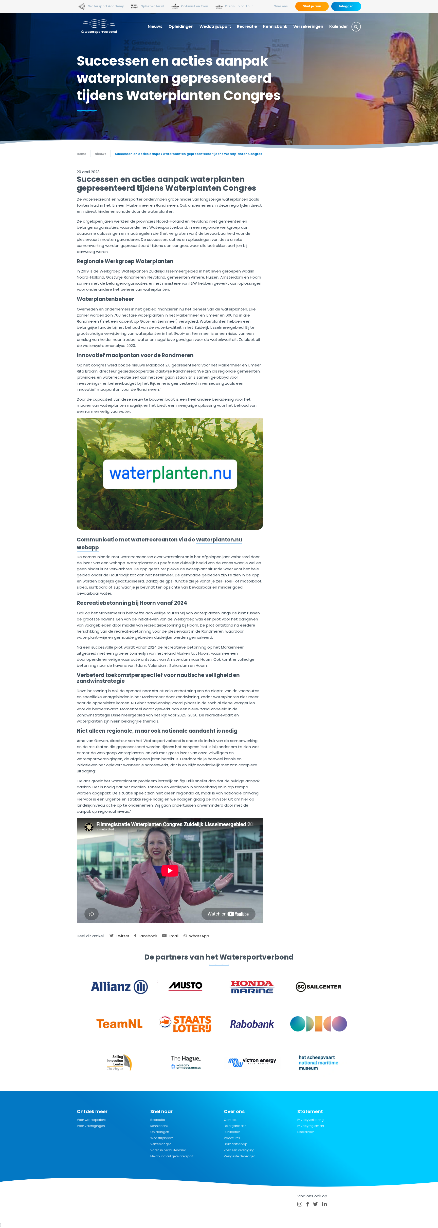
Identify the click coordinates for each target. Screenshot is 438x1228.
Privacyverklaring (310, 1120)
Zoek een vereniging (239, 1150)
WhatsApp (198, 936)
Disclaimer (305, 1132)
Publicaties (232, 1132)
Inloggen (346, 6)
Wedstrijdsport (215, 26)
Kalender (338, 26)
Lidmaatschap (235, 1144)
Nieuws (155, 26)
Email (173, 936)
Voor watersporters (91, 1120)
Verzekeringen (308, 26)
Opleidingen (181, 26)
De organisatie (235, 1126)
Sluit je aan (312, 6)
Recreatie (247, 26)
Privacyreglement (310, 1126)
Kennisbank (275, 26)
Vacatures (232, 1138)
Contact (230, 1120)
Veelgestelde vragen (240, 1156)
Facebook (147, 936)
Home (81, 154)
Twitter (122, 936)
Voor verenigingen (91, 1126)
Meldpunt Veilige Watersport (171, 1156)
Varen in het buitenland (168, 1150)
